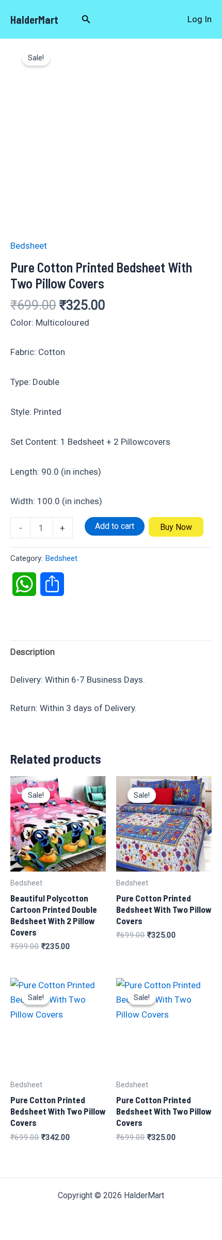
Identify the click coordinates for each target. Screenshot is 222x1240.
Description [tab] (32, 652)
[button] (86, 19)
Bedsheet (28, 245)
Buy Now (176, 527)
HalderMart (34, 19)
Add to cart (114, 526)
